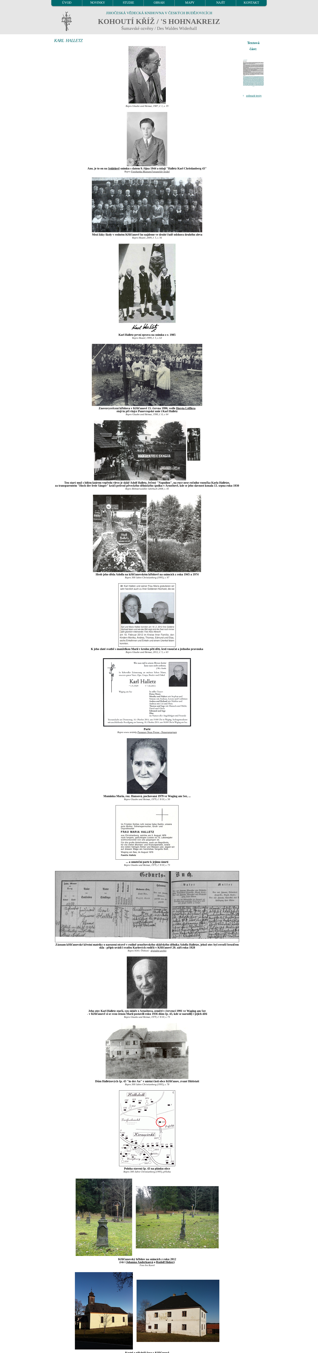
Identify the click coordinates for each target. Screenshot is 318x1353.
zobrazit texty (254, 95)
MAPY (189, 2)
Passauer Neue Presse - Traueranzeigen (157, 732)
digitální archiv (159, 950)
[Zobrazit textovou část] (254, 73)
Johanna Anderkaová (139, 1262)
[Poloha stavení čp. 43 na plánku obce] (147, 1128)
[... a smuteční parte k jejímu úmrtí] (147, 832)
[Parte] (147, 692)
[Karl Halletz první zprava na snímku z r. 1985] (147, 288)
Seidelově (114, 168)
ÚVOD (66, 2)
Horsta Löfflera (185, 408)
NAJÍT (220, 2)
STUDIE (128, 2)
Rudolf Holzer (165, 1262)
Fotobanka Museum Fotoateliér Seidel (150, 171)
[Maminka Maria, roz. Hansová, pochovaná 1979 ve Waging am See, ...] (147, 766)
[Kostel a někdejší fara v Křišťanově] (104, 1310)
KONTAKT (251, 2)
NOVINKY (97, 2)
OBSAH (159, 2)
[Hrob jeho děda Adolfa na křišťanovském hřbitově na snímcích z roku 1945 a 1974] (147, 533)
